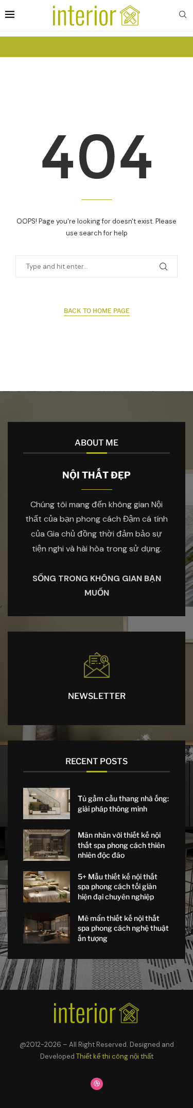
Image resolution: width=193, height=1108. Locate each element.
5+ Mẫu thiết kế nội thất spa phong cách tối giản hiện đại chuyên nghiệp (117, 886)
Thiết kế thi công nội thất (114, 1056)
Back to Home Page (97, 311)
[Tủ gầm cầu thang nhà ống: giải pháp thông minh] (46, 803)
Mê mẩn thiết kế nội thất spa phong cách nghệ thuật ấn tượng (123, 928)
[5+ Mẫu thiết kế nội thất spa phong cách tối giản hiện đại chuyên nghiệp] (46, 886)
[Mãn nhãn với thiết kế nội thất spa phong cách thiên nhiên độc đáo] (46, 845)
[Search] (183, 15)
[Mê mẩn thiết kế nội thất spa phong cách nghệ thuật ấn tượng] (46, 928)
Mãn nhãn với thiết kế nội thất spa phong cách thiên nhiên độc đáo (121, 844)
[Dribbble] (97, 1084)
